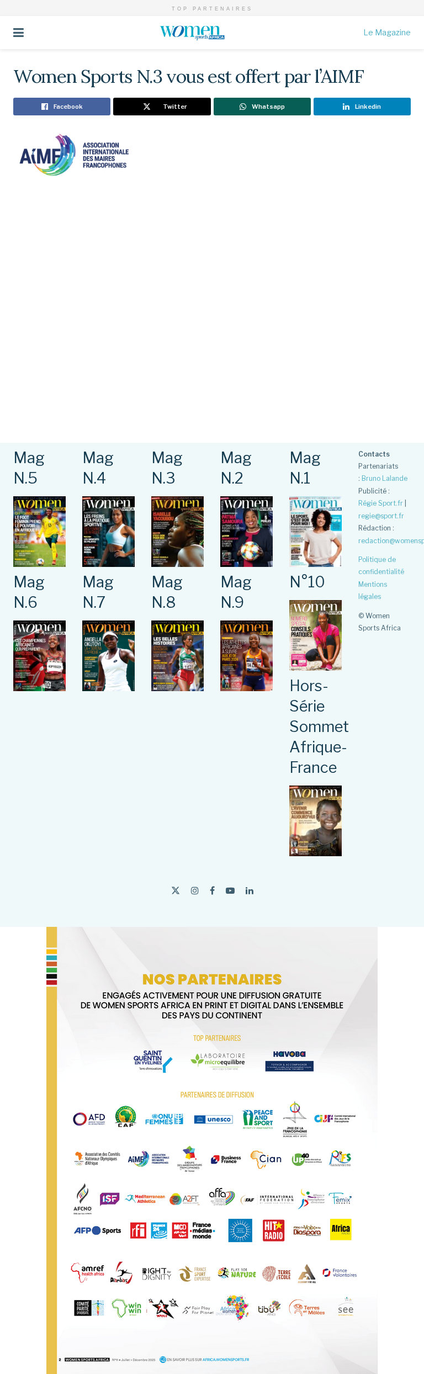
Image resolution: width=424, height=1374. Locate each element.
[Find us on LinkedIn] (249, 890)
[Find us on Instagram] (195, 890)
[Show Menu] (18, 32)
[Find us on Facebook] (212, 890)
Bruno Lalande (384, 478)
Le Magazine (387, 32)
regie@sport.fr (381, 516)
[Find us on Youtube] (230, 890)
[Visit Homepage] (194, 33)
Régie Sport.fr (380, 503)
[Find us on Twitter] (175, 890)
